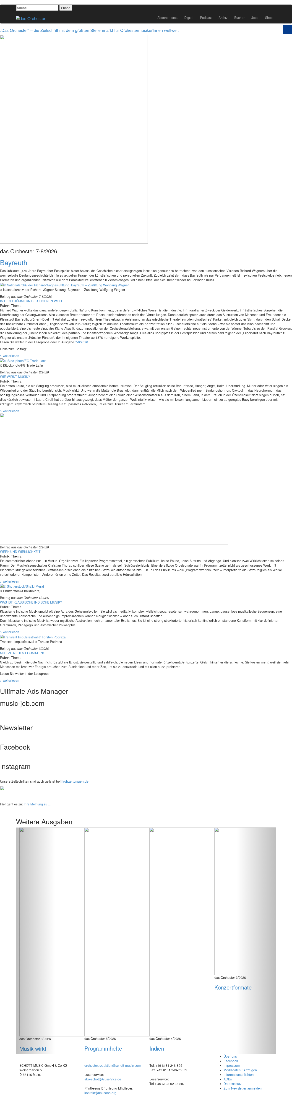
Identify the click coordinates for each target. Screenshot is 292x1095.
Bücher (239, 17)
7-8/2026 (81, 342)
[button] (35, 941)
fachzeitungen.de (75, 781)
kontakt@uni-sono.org (100, 1092)
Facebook (231, 1061)
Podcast (206, 17)
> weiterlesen (9, 355)
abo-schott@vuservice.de (102, 1079)
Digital (188, 17)
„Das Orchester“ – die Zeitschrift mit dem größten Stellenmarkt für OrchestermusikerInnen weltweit (89, 30)
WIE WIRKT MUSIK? (15, 376)
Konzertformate (233, 987)
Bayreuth (13, 262)
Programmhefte (103, 1048)
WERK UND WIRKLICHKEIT (20, 551)
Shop (269, 17)
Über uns (230, 1056)
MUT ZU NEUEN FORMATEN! (22, 653)
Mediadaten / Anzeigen (240, 1070)
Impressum (232, 1065)
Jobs (254, 17)
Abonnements (167, 17)
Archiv (223, 17)
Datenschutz (233, 1083)
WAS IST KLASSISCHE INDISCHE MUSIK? (31, 602)
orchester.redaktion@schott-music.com (112, 1065)
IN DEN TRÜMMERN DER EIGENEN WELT (31, 301)
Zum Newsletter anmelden (243, 1088)
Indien (156, 1048)
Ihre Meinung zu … (37, 804)
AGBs (228, 1079)
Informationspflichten (239, 1074)
